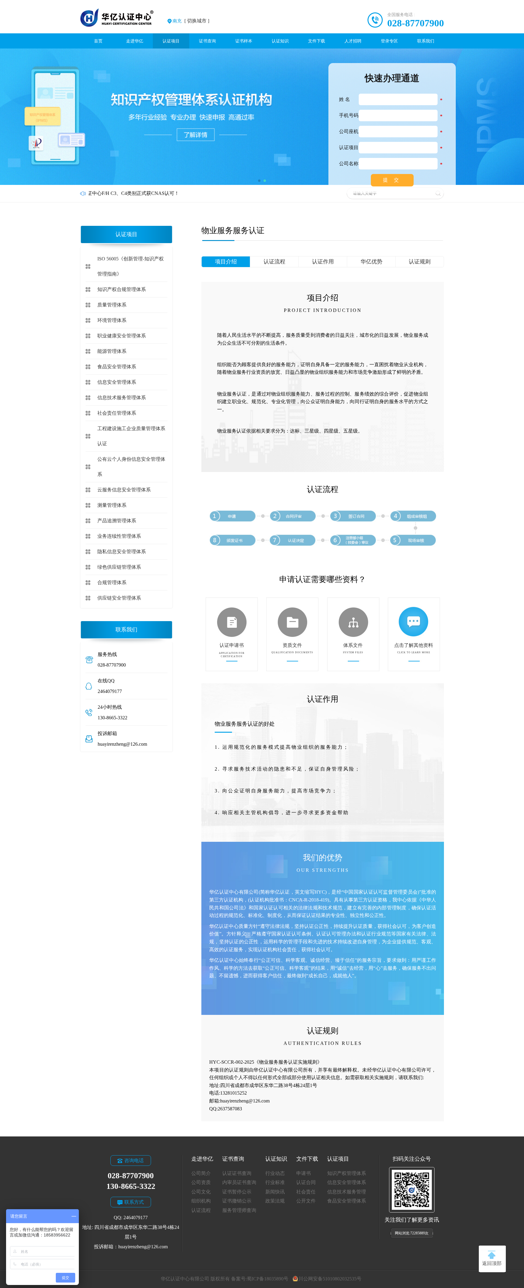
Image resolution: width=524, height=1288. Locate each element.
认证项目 (171, 40)
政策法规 (275, 1200)
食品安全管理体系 (116, 366)
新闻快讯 (275, 1191)
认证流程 (274, 262)
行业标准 (275, 1182)
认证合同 (306, 1182)
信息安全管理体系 (116, 382)
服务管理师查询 (239, 1210)
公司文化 (201, 1191)
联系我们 (425, 40)
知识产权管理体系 (346, 1173)
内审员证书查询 (239, 1182)
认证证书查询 (236, 1173)
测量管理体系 (111, 505)
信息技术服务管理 (346, 1191)
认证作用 (323, 262)
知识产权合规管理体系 (121, 289)
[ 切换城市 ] (191, 20)
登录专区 (389, 40)
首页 (98, 40)
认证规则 (420, 262)
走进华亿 (134, 40)
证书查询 (207, 40)
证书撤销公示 (236, 1200)
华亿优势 (371, 262)
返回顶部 (492, 1263)
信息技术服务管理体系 (121, 397)
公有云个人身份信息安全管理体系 (131, 467)
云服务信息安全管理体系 (124, 489)
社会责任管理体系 (116, 413)
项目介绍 (226, 262)
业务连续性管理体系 (119, 536)
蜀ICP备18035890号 (267, 1278)
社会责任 (306, 1191)
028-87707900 (415, 23)
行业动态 (275, 1173)
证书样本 (243, 40)
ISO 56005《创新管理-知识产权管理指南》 (130, 266)
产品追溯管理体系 (116, 520)
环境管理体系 (111, 320)
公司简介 (201, 1173)
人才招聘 (352, 40)
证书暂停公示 (236, 1191)
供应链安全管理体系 (119, 598)
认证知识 (280, 40)
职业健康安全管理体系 (121, 335)
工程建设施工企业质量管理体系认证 (131, 436)
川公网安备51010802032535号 (329, 1278)
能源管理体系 (111, 351)
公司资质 (201, 1182)
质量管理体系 (111, 304)
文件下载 (316, 40)
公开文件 (306, 1200)
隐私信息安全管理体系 (121, 551)
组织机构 (201, 1200)
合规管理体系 (111, 582)
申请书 (303, 1173)
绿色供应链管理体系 (119, 567)
